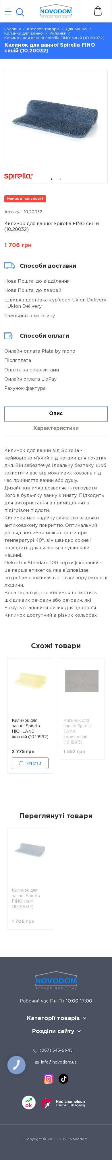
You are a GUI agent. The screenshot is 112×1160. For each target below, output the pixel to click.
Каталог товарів (43, 29)
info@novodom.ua (59, 1062)
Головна (12, 29)
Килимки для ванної (24, 33)
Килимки (58, 33)
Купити (33, 764)
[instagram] (48, 1079)
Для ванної (77, 29)
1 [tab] (52, 179)
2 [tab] (60, 179)
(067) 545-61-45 (56, 1050)
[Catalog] (8, 12)
